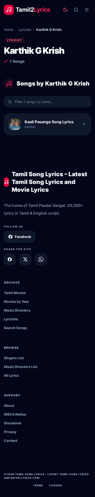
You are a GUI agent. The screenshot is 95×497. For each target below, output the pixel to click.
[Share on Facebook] (10, 259)
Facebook (23, 237)
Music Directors (17, 310)
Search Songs (15, 328)
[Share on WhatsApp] (41, 259)
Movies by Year (16, 301)
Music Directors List (20, 367)
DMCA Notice (15, 414)
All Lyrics (11, 375)
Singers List (14, 358)
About (9, 405)
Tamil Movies (15, 293)
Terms (38, 485)
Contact (10, 440)
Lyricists (24, 29)
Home (8, 29)
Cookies (55, 485)
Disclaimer (13, 423)
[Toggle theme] (65, 9)
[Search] (76, 9)
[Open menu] (86, 9)
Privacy (10, 432)
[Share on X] (25, 259)
